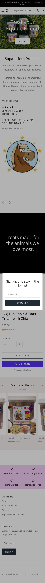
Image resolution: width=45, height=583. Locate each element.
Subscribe (22, 303)
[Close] (39, 276)
